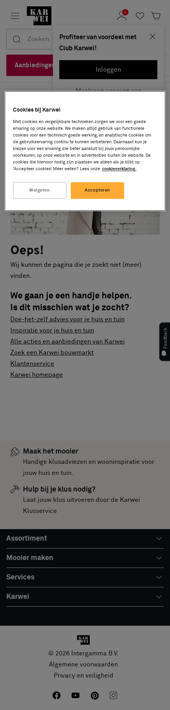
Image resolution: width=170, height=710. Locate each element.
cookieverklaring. (119, 169)
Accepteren (97, 190)
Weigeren (39, 190)
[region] (85, 151)
